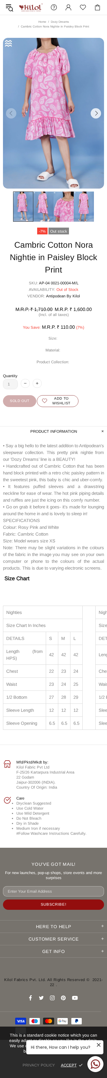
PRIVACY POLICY (39, 1065)
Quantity (10, 376)
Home (42, 21)
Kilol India (31, 7)
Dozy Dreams (60, 21)
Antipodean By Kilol (63, 296)
